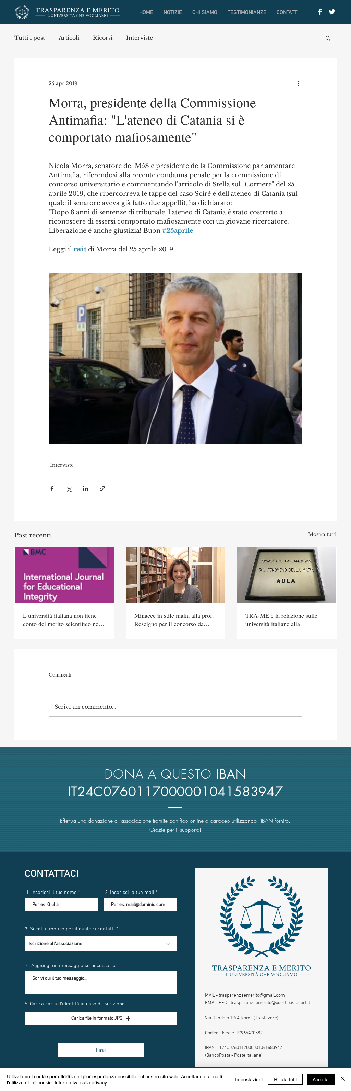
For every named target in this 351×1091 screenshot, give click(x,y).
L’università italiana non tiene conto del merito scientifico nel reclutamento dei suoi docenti (61, 619)
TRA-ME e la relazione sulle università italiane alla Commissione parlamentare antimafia (281, 619)
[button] (328, 38)
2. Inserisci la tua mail (129, 892)
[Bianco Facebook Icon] (320, 12)
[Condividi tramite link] (102, 488)
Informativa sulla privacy (81, 1082)
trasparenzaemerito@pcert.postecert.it (270, 1003)
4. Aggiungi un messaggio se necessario (71, 965)
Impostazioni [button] (249, 1079)
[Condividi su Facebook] (52, 488)
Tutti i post (29, 37)
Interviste (139, 37)
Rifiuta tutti (285, 1079)
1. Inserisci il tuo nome (51, 892)
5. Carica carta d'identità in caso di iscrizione (75, 1004)
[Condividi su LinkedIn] (85, 488)
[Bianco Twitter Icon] (332, 12)
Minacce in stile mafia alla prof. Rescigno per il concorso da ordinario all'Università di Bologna (174, 619)
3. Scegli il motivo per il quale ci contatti (70, 929)
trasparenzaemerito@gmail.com (252, 995)
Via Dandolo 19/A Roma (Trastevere (241, 1018)
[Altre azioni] (298, 83)
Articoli (69, 37)
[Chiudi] (343, 1079)
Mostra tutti (322, 534)
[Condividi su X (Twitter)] (68, 488)
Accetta (321, 1079)
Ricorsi (102, 37)
